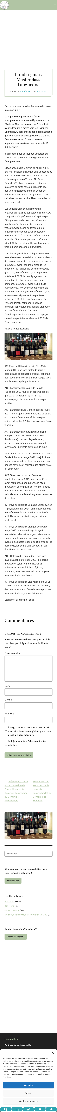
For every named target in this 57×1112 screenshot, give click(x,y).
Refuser (28, 1093)
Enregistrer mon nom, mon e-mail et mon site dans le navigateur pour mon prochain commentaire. (29, 731)
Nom (8, 686)
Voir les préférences (28, 1101)
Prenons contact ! (15, 936)
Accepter (28, 1085)
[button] (52, 1052)
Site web (9, 713)
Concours (9, 906)
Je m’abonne (13, 880)
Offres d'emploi (12, 910)
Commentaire (13, 653)
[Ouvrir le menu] (55, 5)
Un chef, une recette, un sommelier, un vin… (26, 915)
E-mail (9, 699)
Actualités (42, 91)
